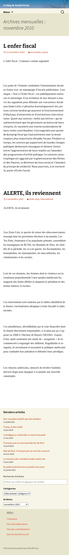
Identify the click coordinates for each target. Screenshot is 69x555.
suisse (45, 52)
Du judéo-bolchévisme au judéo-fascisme (24, 466)
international (47, 199)
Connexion (12, 518)
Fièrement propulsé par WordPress (21, 548)
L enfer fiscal (19, 46)
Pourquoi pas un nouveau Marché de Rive (23, 442)
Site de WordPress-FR (18, 534)
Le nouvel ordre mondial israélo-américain (24, 458)
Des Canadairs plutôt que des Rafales (22, 418)
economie (35, 52)
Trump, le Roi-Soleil (12, 426)
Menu (6, 12)
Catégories (9, 488)
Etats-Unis (34, 199)
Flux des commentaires (18, 529)
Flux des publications (17, 524)
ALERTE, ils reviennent (32, 193)
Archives (8, 499)
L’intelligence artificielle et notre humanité (24, 434)
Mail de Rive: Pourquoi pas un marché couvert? (26, 450)
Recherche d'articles (13, 476)
